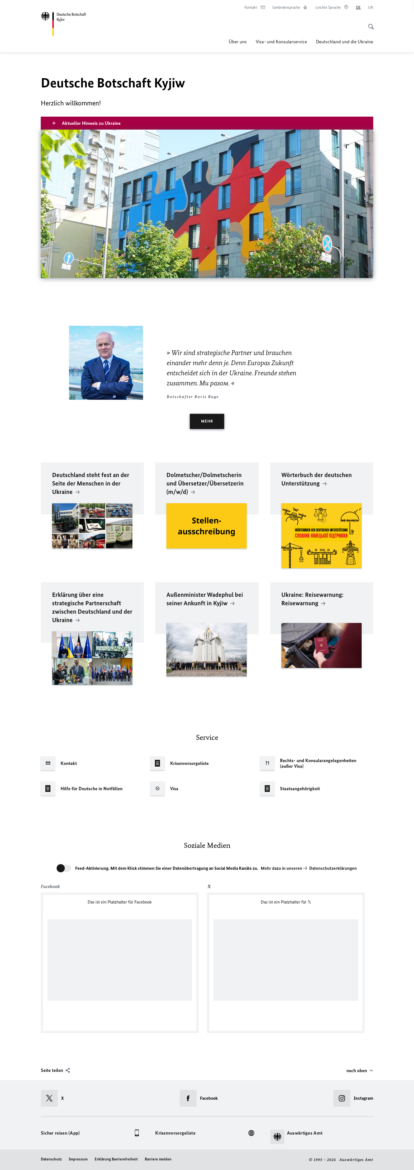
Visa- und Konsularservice (281, 41)
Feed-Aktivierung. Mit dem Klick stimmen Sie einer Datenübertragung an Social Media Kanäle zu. (166, 868)
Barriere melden (158, 1159)
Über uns (238, 41)
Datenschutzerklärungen (333, 868)
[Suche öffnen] (369, 23)
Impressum (78, 1159)
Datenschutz (51, 1159)
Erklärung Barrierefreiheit (116, 1159)
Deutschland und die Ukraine (344, 41)
